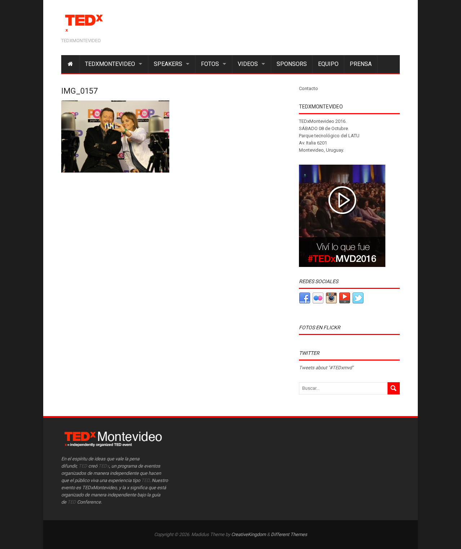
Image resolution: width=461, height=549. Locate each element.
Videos (248, 64)
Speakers (168, 64)
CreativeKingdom (248, 534)
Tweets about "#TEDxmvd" (326, 367)
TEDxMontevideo (110, 64)
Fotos (210, 64)
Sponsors (292, 64)
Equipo (328, 64)
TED (83, 466)
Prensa (361, 64)
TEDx (103, 466)
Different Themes (289, 534)
